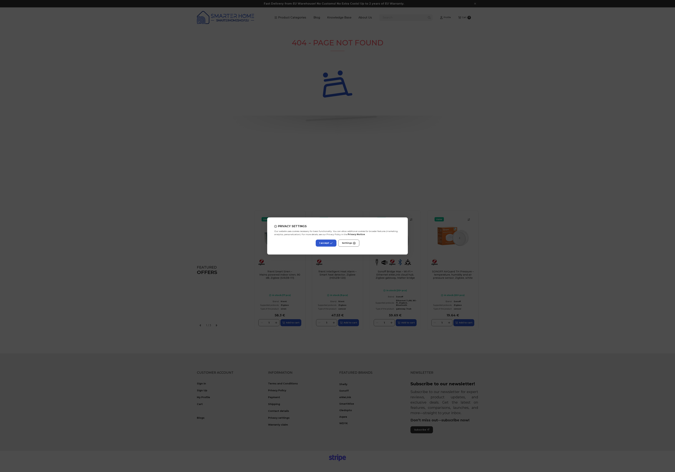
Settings (347, 243)
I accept (324, 243)
